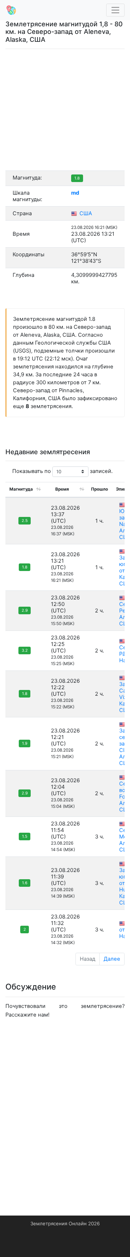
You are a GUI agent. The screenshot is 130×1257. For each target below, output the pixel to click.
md (75, 193)
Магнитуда (21, 489)
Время (62, 489)
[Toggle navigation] (115, 10)
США (85, 213)
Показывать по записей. (62, 471)
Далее (112, 959)
